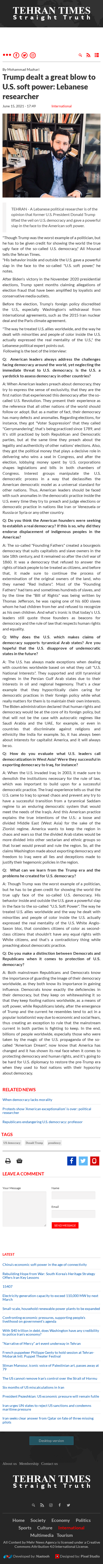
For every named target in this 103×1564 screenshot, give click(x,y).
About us (9, 1464)
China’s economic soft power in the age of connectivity (44, 1264)
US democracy (12, 1142)
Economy (61, 1520)
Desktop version (51, 1440)
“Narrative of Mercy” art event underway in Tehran (41, 1343)
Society (38, 1520)
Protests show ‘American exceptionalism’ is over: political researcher (46, 1111)
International (62, 106)
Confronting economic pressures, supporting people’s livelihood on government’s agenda (43, 1319)
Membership (29, 1464)
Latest (8, 1254)
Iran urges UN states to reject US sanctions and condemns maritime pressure (46, 1407)
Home (18, 1520)
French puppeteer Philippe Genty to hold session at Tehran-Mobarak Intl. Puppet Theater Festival (48, 1354)
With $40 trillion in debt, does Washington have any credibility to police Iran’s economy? (50, 1332)
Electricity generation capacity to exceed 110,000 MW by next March (50, 1297)
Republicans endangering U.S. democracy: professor (42, 1122)
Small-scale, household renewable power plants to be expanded (51, 1308)
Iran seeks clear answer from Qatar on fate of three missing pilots (48, 1420)
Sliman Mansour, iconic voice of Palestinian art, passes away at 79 (50, 1367)
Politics (83, 1520)
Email (55, 1207)
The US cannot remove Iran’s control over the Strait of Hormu (49, 1378)
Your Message (11, 1188)
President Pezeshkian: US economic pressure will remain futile (51, 1396)
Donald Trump (34, 1142)
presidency (54, 1142)
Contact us (49, 1464)
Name (55, 1188)
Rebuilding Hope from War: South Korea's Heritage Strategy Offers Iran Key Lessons (48, 1276)
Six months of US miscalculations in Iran (33, 1387)
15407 (7, 1286)
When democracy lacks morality (27, 1099)
